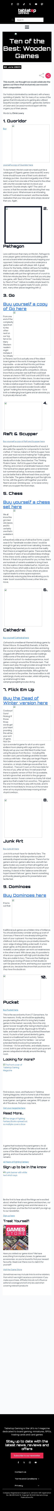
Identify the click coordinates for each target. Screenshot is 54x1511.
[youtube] (36, 4)
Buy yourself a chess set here (26, 504)
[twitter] (30, 4)
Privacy (19, 1485)
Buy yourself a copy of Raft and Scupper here (24, 441)
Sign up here (9, 1215)
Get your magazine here (14, 1108)
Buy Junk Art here (11, 848)
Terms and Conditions (26, 1479)
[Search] (13, 20)
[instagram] (18, 4)
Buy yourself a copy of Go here (25, 306)
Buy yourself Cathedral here (16, 637)
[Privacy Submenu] (39, 1485)
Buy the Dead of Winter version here (25, 700)
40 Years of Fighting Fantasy (16, 1161)
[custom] (24, 4)
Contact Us (20, 1472)
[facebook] (12, 4)
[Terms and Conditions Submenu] (39, 1478)
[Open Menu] (27, 27)
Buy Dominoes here (24, 895)
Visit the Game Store (12, 1269)
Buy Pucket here (10, 1010)
